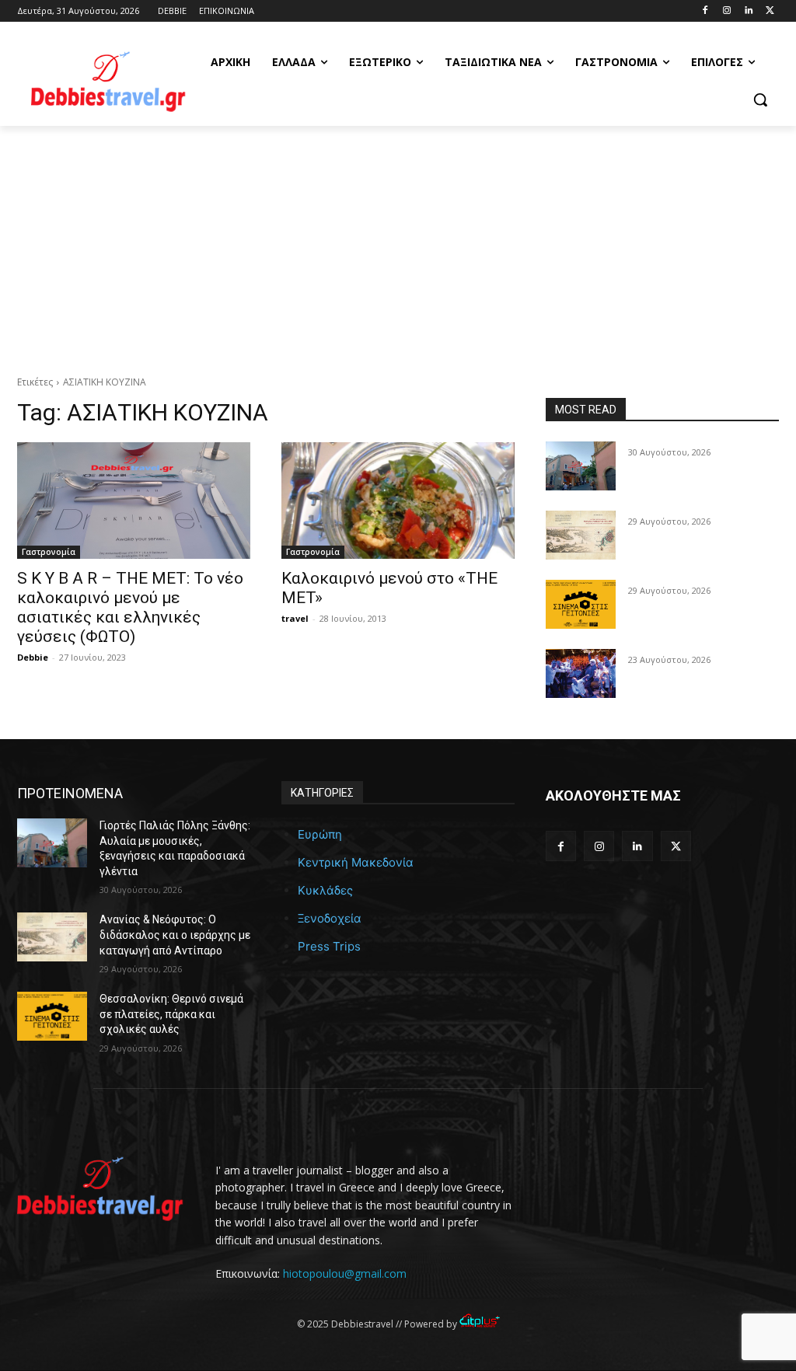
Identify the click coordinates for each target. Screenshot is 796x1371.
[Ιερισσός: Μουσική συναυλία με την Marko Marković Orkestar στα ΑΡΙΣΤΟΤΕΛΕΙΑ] (581, 673)
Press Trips (329, 946)
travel (295, 618)
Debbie (32, 657)
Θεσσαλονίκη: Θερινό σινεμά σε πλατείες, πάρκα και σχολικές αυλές (171, 1013)
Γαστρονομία (48, 551)
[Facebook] (705, 11)
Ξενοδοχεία (329, 918)
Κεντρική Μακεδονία (356, 862)
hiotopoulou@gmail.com (345, 1273)
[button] (760, 99)
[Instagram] (727, 11)
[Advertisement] (398, 242)
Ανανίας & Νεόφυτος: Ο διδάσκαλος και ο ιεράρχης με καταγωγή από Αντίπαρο (175, 934)
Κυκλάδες (325, 890)
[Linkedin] (748, 11)
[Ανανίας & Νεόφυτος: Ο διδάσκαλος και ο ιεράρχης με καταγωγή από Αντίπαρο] (581, 535)
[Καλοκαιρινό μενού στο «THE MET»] (398, 500)
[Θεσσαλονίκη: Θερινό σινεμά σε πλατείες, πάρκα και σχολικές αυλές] (581, 604)
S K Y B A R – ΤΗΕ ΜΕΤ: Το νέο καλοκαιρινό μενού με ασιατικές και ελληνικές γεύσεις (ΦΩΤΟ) (130, 607)
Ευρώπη (320, 834)
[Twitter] (770, 11)
